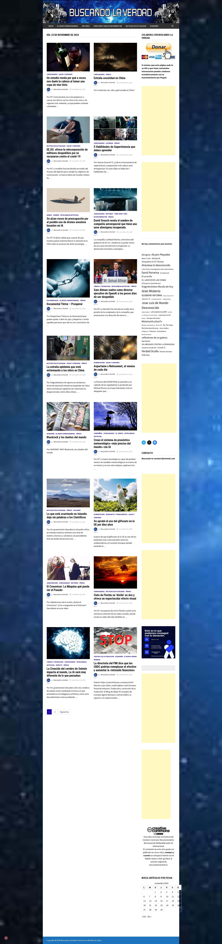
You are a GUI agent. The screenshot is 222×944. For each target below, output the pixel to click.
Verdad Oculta (150, 351)
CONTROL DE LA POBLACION (104, 656)
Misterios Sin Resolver (148, 325)
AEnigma (146, 254)
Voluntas (146, 355)
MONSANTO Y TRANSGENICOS (116, 514)
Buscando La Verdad (61, 89)
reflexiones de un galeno (154, 337)
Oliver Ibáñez (164, 328)
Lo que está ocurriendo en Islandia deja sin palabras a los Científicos (67, 515)
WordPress (92, 940)
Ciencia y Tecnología (102, 286)
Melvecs (144, 318)
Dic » (150, 916)
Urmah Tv (161, 347)
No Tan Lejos (168, 325)
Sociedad (109, 143)
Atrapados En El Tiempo (153, 261)
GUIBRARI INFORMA (152, 295)
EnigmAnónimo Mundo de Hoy (157, 286)
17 (167, 901)
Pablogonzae (145, 331)
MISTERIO (86, 26)
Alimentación (99, 363)
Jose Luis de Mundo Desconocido (155, 305)
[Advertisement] (158, 120)
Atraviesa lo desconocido (156, 265)
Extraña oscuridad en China (109, 78)
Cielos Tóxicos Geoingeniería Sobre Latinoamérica (157, 269)
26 (178, 905)
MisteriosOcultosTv (152, 321)
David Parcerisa (150, 272)
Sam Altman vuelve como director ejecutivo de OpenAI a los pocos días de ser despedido (115, 293)
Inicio (51, 26)
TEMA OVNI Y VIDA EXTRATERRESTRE (107, 26)
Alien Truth (146, 258)
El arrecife (147, 276)
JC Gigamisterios (156, 299)
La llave (170, 312)
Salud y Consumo (65, 74)
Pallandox (153, 331)
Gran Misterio (151, 291)
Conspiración (52, 583)
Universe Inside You (149, 348)
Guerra (56, 215)
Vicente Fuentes (166, 351)
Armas (49, 215)
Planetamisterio (146, 334)
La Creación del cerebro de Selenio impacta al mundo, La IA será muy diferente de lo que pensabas (67, 672)
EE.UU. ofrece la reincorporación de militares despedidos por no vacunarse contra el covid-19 (67, 153)
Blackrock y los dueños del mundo (66, 437)
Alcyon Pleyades (160, 254)
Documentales (52, 300)
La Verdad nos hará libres (149, 315)
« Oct (144, 916)
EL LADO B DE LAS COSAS (154, 279)
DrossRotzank (164, 273)
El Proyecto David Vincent (151, 283)
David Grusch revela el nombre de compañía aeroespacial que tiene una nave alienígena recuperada (115, 224)
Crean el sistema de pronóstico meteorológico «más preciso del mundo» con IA (112, 443)
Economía (154, 26)
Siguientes (64, 712)
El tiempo (119, 433)
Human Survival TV (168, 296)
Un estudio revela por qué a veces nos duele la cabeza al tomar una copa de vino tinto (66, 81)
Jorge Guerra (167, 299)
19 (178, 901)
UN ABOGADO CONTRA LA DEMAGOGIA (158, 344)
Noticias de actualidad (136, 26)
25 (173, 905)
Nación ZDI (159, 325)
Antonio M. (156, 258)
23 (161, 905)
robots (59, 665)
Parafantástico (161, 331)
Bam (100, 940)
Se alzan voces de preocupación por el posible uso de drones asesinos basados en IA (67, 222)
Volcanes (77, 510)
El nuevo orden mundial (67, 26)
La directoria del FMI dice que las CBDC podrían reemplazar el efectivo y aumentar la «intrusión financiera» (115, 667)
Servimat (146, 341)
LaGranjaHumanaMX (159, 312)
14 (150, 901)
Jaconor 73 (146, 299)
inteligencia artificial (69, 215)
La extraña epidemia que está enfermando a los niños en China (65, 368)
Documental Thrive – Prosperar (65, 304)
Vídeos (108, 74)
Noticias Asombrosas (150, 328)
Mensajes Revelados (153, 318)
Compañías (98, 433)
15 (156, 901)
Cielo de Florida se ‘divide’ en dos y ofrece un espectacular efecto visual (115, 596)
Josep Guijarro (146, 312)
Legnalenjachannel (164, 315)
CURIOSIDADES (52, 74)
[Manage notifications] (6, 938)
